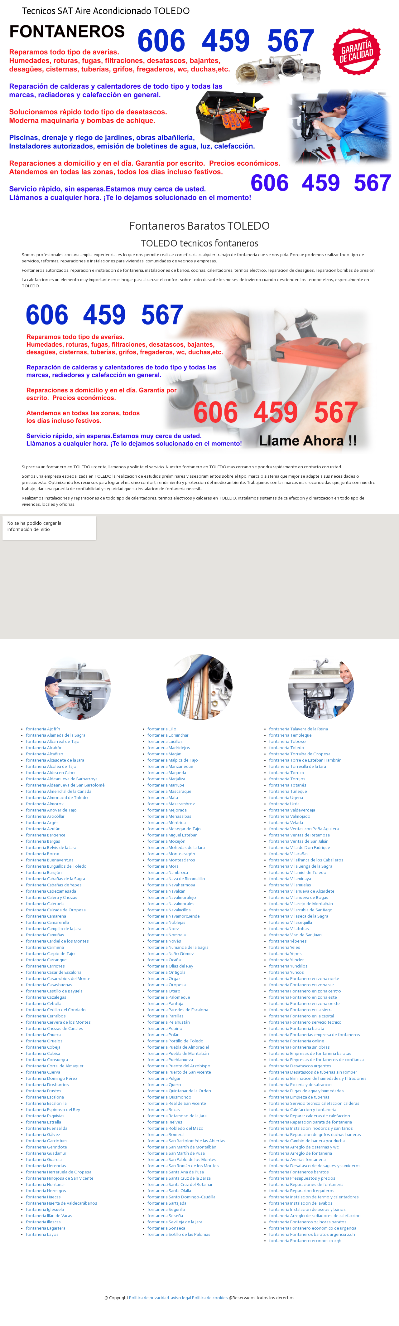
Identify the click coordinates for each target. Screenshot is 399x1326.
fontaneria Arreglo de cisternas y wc (304, 1147)
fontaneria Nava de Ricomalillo (176, 878)
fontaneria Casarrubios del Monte (58, 978)
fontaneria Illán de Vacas (49, 1215)
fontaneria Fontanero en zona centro (305, 991)
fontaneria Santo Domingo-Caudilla (181, 1197)
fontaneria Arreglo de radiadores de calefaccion (315, 1215)
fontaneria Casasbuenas (49, 984)
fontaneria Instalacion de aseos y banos (307, 1209)
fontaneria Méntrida (166, 822)
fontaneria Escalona (45, 1097)
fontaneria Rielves (164, 1122)
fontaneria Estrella (43, 1122)
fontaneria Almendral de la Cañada (58, 791)
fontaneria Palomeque (168, 997)
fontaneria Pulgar (163, 1078)
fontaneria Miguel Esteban (172, 835)
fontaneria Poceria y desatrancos (301, 1084)
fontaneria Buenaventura (50, 860)
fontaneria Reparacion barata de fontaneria (310, 1122)
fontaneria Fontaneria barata (296, 1028)
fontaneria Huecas (43, 1197)
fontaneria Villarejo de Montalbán (301, 903)
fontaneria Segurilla (166, 1209)
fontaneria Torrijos (287, 779)
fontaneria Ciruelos (44, 1041)
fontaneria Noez (163, 928)
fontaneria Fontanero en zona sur (301, 984)
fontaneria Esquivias (45, 1116)
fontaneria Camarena (46, 916)
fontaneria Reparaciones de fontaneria (306, 1184)
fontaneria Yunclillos (288, 966)
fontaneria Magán (164, 754)
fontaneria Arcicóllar (45, 816)
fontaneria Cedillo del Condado (56, 1009)
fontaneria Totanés (287, 785)
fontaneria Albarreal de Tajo (52, 741)
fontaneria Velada (286, 822)
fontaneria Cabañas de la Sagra (55, 878)
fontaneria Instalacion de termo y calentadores (314, 1197)
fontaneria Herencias (46, 1165)
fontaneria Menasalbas (169, 816)
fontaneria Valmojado (289, 816)
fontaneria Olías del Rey (170, 966)
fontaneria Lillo (161, 729)
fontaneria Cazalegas (46, 997)
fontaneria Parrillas (165, 1016)
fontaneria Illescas (43, 1222)
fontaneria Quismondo (169, 1097)
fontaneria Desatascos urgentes (300, 1066)
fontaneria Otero (163, 991)
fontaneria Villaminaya (290, 878)
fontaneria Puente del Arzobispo (178, 1066)
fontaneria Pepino (164, 1028)
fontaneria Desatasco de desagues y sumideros (315, 1165)
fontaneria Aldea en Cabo (50, 772)
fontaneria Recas (163, 1109)
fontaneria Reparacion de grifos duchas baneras (315, 1134)
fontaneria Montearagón (171, 853)
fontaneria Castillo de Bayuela (54, 991)
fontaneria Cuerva (43, 1072)
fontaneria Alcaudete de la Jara (55, 760)
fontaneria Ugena (286, 797)
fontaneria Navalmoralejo (171, 897)
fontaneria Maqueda (166, 772)
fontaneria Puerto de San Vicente (179, 1072)
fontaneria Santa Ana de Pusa (175, 1172)
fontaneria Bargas (43, 841)
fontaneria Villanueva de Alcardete (301, 891)
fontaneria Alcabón (44, 747)
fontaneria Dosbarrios (47, 1084)
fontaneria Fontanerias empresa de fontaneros (314, 1034)
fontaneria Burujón (44, 872)
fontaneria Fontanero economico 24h (305, 1240)
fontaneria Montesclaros (171, 860)
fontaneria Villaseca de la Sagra (298, 916)
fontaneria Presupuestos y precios (302, 1178)
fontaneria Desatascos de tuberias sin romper (313, 1072)
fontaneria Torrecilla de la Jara (297, 766)
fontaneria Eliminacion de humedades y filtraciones (318, 1078)
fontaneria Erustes (43, 1091)
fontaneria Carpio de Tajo (50, 953)
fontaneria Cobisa (43, 1053)
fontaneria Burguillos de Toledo (56, 866)
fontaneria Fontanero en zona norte (304, 978)
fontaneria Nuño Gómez (170, 953)
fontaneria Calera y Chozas (51, 897)
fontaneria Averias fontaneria (297, 1159)
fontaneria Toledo (286, 747)
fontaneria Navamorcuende (173, 916)
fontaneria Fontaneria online (296, 1041)
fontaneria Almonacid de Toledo (57, 797)
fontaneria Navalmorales (171, 903)
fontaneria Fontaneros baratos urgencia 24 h (312, 1234)
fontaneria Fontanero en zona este (303, 997)
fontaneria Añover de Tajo (51, 810)
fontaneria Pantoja (165, 1003)
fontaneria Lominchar (168, 735)
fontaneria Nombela (166, 935)
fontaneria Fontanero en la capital (301, 1016)
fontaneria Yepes (285, 953)
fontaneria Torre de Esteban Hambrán (305, 760)
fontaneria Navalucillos (169, 910)
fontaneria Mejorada (167, 810)
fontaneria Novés (164, 941)
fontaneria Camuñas (45, 935)
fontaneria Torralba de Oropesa (299, 754)
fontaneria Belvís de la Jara (51, 847)
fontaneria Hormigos (46, 1190)
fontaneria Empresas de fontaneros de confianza (316, 1059)
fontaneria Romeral (166, 1134)
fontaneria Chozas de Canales (54, 1028)
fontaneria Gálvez (43, 1134)
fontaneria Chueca (43, 1034)
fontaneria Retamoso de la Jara (177, 1116)
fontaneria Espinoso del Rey (53, 1109)
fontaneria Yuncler (286, 960)
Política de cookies (210, 1297)
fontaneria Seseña (165, 1215)
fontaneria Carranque (46, 960)
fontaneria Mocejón (166, 841)
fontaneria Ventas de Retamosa (299, 835)
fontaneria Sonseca (166, 1228)
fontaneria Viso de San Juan (295, 935)
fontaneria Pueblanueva (170, 1059)
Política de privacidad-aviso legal (160, 1297)
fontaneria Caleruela (45, 903)
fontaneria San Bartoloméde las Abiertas (186, 1140)
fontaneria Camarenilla (47, 922)
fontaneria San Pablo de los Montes (181, 1159)
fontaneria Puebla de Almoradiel (178, 1047)
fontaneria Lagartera (45, 1228)
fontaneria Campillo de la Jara (53, 928)
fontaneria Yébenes (288, 941)
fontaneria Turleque (288, 791)
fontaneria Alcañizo (44, 754)
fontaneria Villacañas (289, 853)
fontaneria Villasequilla (290, 922)
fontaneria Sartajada (166, 1203)
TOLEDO (106, 11)
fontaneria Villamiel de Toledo (297, 872)
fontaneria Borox (42, 853)
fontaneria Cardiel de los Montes (57, 941)
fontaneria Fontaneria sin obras (299, 1047)
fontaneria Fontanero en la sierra (301, 1009)
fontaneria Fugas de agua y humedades (306, 1091)
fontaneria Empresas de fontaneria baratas (310, 1053)
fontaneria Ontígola (166, 972)
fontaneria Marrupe (166, 785)
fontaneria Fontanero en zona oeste (304, 1003)
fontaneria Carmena (45, 947)
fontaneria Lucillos (165, 741)
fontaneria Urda (284, 804)
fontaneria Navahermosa (171, 885)
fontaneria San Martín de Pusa (176, 1153)
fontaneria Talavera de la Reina (298, 729)
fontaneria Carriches (45, 966)
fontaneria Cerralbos (46, 1016)
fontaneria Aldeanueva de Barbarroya (62, 779)
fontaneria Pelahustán (168, 1022)
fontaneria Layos (42, 1234)
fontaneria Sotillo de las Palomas (178, 1234)
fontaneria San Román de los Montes (183, 1165)
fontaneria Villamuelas (290, 885)
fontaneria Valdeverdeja (292, 810)
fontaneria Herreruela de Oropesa (58, 1172)
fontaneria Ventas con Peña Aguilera (304, 828)
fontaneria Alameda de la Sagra (55, 735)
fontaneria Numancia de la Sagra (178, 947)
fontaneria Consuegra (47, 1059)
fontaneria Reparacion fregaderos (301, 1190)
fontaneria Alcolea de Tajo (51, 766)
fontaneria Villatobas (289, 928)
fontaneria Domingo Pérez (51, 1078)
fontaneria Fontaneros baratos (299, 1172)
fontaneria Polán (163, 1034)
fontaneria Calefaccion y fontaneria (302, 1109)
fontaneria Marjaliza (166, 779)
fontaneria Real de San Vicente (176, 1103)
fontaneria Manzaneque (170, 766)
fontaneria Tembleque (290, 735)
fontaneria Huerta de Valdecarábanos (61, 1203)
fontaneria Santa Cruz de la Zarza (179, 1178)
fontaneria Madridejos (168, 747)
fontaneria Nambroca (167, 872)
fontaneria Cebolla (43, 1003)
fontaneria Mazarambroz (171, 804)
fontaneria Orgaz (163, 978)
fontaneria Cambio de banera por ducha (307, 1140)
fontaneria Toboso (287, 741)
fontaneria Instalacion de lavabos (301, 1203)
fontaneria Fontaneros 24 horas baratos (308, 1222)
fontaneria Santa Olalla (169, 1190)
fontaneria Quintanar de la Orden (179, 1091)
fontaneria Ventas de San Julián (299, 841)
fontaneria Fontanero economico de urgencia (312, 1228)
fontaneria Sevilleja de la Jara (174, 1222)
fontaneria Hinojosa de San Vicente (60, 1178)
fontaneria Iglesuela (45, 1209)
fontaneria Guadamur (46, 1153)
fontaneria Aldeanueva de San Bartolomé (65, 785)
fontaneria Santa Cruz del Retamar (180, 1184)
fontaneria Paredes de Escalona (177, 1009)
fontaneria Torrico (286, 772)
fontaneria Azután (43, 828)
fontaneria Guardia (44, 1159)
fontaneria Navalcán (166, 891)
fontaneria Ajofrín (43, 729)
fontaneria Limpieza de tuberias (299, 1097)
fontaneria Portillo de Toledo (175, 1041)
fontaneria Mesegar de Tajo (174, 828)
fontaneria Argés (42, 822)
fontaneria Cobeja (43, 1047)
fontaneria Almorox (45, 804)
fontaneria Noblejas (166, 922)
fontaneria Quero (164, 1084)
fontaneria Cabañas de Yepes (54, 885)
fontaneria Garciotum (46, 1140)
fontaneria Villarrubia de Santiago (301, 910)
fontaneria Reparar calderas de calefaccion (309, 1116)
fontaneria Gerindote (46, 1147)
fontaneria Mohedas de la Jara (176, 847)
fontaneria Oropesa (166, 984)
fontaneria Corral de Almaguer (55, 1066)
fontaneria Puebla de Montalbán (178, 1053)
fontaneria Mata (162, 797)
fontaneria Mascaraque (169, 791)
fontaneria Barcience (45, 835)
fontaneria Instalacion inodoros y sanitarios (311, 1128)
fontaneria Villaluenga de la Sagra (300, 866)
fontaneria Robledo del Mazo (175, 1128)
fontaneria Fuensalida (46, 1128)
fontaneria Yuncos (286, 972)
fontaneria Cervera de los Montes (58, 1022)
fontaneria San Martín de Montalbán (181, 1147)
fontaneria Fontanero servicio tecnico (305, 1022)
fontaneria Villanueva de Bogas (298, 897)
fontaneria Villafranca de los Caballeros (306, 860)
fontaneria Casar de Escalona (53, 972)
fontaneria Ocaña (164, 960)
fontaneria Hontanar (45, 1184)
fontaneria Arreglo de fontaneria (300, 1153)
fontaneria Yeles (284, 947)
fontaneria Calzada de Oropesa (56, 910)
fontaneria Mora (163, 866)
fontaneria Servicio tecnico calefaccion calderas (314, 1103)
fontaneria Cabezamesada (51, 891)
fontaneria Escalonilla (46, 1103)
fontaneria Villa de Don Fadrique (299, 847)
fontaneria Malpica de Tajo (172, 760)
